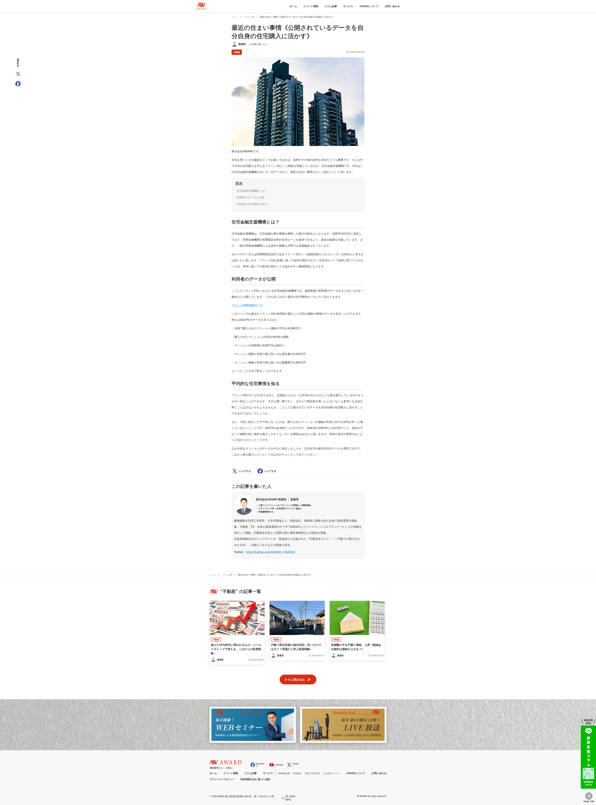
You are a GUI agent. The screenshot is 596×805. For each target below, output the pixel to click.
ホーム (293, 6)
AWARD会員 (284, 773)
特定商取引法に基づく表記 (255, 779)
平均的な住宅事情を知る (252, 204)
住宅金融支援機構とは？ (252, 191)
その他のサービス (331, 773)
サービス (348, 6)
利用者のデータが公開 (250, 197)
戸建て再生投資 (312, 773)
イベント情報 (310, 6)
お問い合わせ (392, 6)
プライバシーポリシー (222, 779)
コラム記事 (330, 6)
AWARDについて (369, 6)
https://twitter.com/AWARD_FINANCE (270, 552)
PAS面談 (297, 773)
